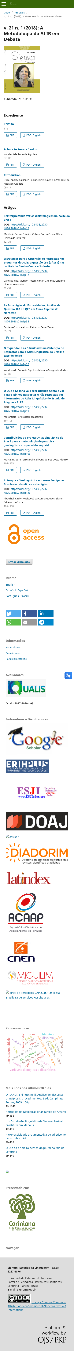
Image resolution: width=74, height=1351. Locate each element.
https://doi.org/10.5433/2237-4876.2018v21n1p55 (26, 319)
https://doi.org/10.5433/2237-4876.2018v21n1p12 (26, 226)
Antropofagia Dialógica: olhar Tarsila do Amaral (36, 1112)
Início (7, 12)
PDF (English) (34, 135)
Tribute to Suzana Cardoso (21, 149)
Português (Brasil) (17, 596)
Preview (9, 123)
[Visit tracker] (7, 1172)
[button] (13, 613)
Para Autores (13, 653)
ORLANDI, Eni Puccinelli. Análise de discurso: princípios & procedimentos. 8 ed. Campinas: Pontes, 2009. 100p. (34, 1098)
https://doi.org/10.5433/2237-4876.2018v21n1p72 (26, 362)
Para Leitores (13, 647)
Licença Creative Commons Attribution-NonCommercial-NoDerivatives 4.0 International (37, 1306)
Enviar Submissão (19, 562)
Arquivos (20, 12)
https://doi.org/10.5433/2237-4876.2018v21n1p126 (26, 491)
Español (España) (17, 590)
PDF (11, 135)
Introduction (12, 175)
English (10, 584)
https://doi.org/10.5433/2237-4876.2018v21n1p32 (26, 273)
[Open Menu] (4, 4)
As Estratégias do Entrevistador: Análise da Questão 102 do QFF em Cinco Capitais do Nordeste (32, 309)
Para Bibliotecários (16, 658)
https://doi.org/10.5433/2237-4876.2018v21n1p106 (26, 452)
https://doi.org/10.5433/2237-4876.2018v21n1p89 (26, 409)
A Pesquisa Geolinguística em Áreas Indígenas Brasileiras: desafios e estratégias (34, 482)
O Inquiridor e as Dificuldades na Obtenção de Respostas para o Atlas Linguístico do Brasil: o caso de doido (34, 351)
